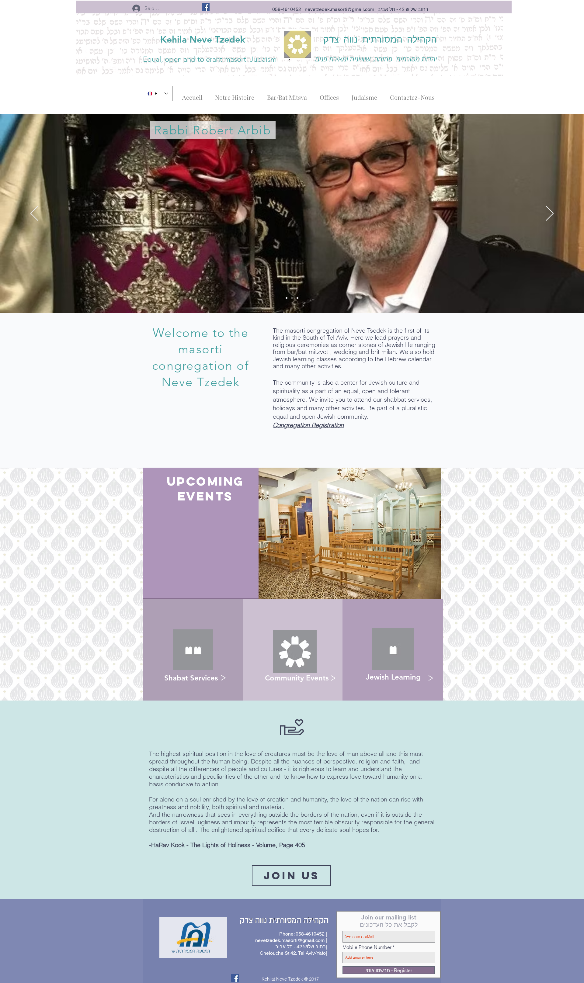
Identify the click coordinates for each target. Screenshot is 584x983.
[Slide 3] (292, 298)
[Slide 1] (286, 298)
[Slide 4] (297, 298)
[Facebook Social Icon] (206, 7)
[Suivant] (550, 214)
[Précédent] (34, 214)
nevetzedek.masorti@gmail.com (339, 9)
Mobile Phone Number (366, 947)
